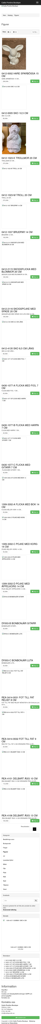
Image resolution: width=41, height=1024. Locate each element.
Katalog (10, 15)
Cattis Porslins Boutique (10, 2)
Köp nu (35, 81)
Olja (4, 868)
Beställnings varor (8, 839)
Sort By (34, 32)
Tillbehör (6, 885)
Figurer (16, 15)
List (10, 32)
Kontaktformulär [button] (21, 1017)
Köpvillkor (4, 990)
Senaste (5, 916)
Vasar (5, 889)
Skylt (4, 881)
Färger (5, 848)
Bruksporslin (7, 843)
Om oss (3, 992)
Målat (5, 864)
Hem (4, 15)
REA (4, 877)
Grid (15, 32)
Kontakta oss (5, 998)
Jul (4, 856)
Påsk (4, 873)
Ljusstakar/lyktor (8, 860)
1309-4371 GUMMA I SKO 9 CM (20, 947)
